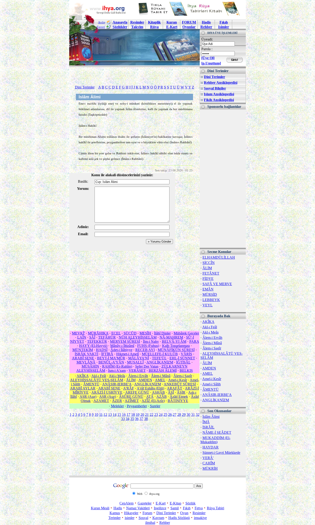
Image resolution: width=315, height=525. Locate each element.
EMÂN (208, 289)
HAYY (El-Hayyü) (93, 346)
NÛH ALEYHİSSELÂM (138, 337)
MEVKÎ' (78, 333)
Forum (147, 513)
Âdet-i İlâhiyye (121, 350)
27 (174, 414)
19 (138, 414)
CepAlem (126, 503)
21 (147, 414)
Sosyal (143, 518)
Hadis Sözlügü (179, 518)
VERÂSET (137, 370)
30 (188, 414)
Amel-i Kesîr (211, 379)
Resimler (199, 513)
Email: (83, 234)
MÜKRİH (210, 468)
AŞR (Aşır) (88, 397)
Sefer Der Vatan (146, 366)
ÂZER (117, 401)
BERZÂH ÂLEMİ (163, 370)
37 (141, 419)
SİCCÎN (208, 263)
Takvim (137, 27)
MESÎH (145, 333)
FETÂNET (210, 273)
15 (119, 414)
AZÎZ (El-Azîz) (153, 401)
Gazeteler (145, 503)
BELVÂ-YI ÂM (174, 341)
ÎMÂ (206, 422)
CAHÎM (208, 463)
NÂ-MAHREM (171, 337)
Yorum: (83, 189)
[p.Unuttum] (211, 63)
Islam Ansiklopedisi (219, 94)
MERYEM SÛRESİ (125, 341)
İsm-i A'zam (117, 370)
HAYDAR (210, 447)
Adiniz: (83, 227)
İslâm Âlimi (211, 417)
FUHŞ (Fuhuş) (148, 346)
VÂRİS (186, 354)
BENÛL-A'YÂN (111, 362)
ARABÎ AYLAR (82, 388)
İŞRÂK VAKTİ (86, 354)
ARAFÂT (174, 388)
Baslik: (83, 181)
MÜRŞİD (209, 294)
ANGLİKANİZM (215, 400)
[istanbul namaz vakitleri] (134, 62)
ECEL (116, 333)
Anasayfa (120, 22)
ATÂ (150, 397)
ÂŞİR (181, 392)
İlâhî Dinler (162, 333)
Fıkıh (224, 22)
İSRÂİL (208, 427)
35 (132, 419)
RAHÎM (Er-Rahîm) (117, 366)
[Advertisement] (222, 179)
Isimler (223, 27)
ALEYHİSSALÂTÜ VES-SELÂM (96, 380)
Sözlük (190, 503)
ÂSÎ (171, 392)
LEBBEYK (211, 300)
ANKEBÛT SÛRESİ (180, 384)
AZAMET (101, 401)
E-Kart (171, 27)
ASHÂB (158, 392)
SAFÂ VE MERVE (217, 284)
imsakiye (200, 518)
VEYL (207, 305)
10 (96, 414)
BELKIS (186, 370)
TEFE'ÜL (159, 358)
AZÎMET (132, 401)
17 (128, 414)
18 (133, 414)
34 (127, 419)
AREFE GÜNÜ (137, 392)
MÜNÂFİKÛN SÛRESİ (176, 350)
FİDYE (208, 279)
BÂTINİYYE (178, 401)
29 (184, 414)
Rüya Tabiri (215, 508)
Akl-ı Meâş (210, 332)
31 (193, 414)
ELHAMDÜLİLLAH (218, 257)
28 (179, 414)
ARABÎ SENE (83, 358)
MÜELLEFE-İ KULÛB (160, 354)
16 (124, 414)
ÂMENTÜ (210, 389)
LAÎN (81, 337)
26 (170, 414)
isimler (129, 518)
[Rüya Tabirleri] (190, 14)
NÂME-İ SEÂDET (216, 432)
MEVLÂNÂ (86, 362)
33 (123, 419)
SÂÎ (92, 337)
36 (137, 419)
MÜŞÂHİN (90, 366)
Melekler (117, 406)
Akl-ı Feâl (209, 327)
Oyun (184, 513)
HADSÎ (101, 350)
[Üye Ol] (207, 58)
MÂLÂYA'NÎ (138, 358)
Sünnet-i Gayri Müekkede (221, 453)
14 (114, 414)
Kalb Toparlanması (176, 346)
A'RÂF (128, 388)
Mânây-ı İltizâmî (122, 346)
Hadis (206, 22)
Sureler (155, 406)
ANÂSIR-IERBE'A (217, 395)
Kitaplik (154, 22)
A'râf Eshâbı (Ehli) (150, 388)
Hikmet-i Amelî (127, 354)
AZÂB (161, 397)
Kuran (171, 22)
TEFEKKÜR (97, 341)
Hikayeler (131, 513)
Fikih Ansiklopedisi (219, 100)
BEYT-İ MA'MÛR (111, 358)
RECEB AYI (145, 350)
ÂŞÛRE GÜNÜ (131, 397)
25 (165, 414)
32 (197, 414)
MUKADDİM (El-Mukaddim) (215, 440)
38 (146, 419)
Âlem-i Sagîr (211, 348)
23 (156, 414)
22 (151, 414)
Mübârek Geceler (186, 333)
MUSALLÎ (135, 362)
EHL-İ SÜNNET (182, 358)
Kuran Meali (100, 508)
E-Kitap (175, 503)
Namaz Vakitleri (138, 508)
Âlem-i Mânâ (212, 343)
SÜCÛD (130, 333)
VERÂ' (208, 458)
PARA (194, 341)
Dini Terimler (214, 77)
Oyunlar (189, 27)
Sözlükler (120, 27)
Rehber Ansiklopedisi (220, 83)
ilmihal (150, 523)
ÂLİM (207, 268)
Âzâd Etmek (179, 397)
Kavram (158, 518)
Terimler (114, 518)
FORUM (189, 22)
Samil (174, 508)
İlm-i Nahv (151, 341)
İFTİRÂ (107, 354)
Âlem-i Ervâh (212, 338)
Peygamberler (137, 406)
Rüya (154, 27)
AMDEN (209, 368)
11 (101, 414)
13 (110, 414)
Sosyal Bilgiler (215, 88)
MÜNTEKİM (82, 350)
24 (161, 414)
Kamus (115, 513)
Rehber (206, 27)
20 (142, 414)
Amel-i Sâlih (211, 384)
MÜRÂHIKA (98, 333)
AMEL (207, 373)
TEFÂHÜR (107, 337)
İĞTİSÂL (183, 362)
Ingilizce (160, 508)
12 (105, 414)
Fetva (199, 508)
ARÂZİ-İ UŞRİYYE (106, 392)
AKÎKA (208, 322)
